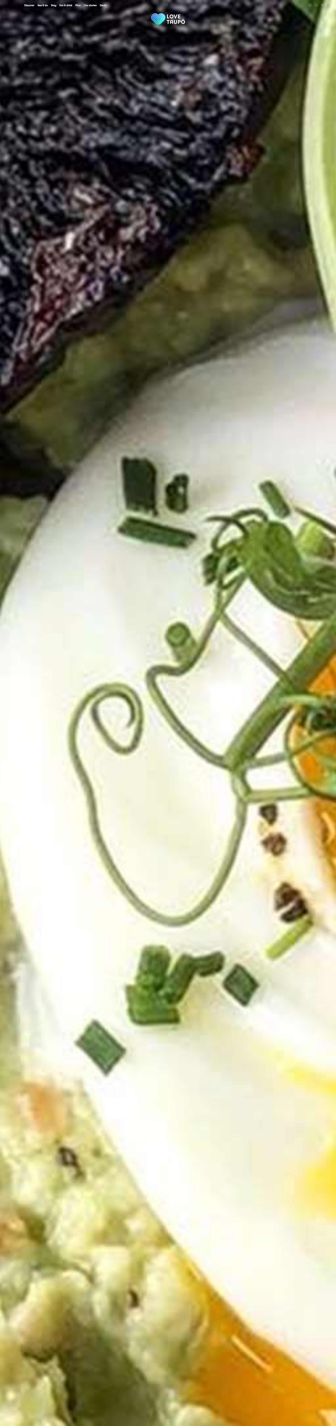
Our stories (90, 5)
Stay (53, 5)
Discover (29, 5)
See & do (43, 5)
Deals (103, 5)
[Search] (316, 5)
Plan (78, 5)
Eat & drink (65, 5)
